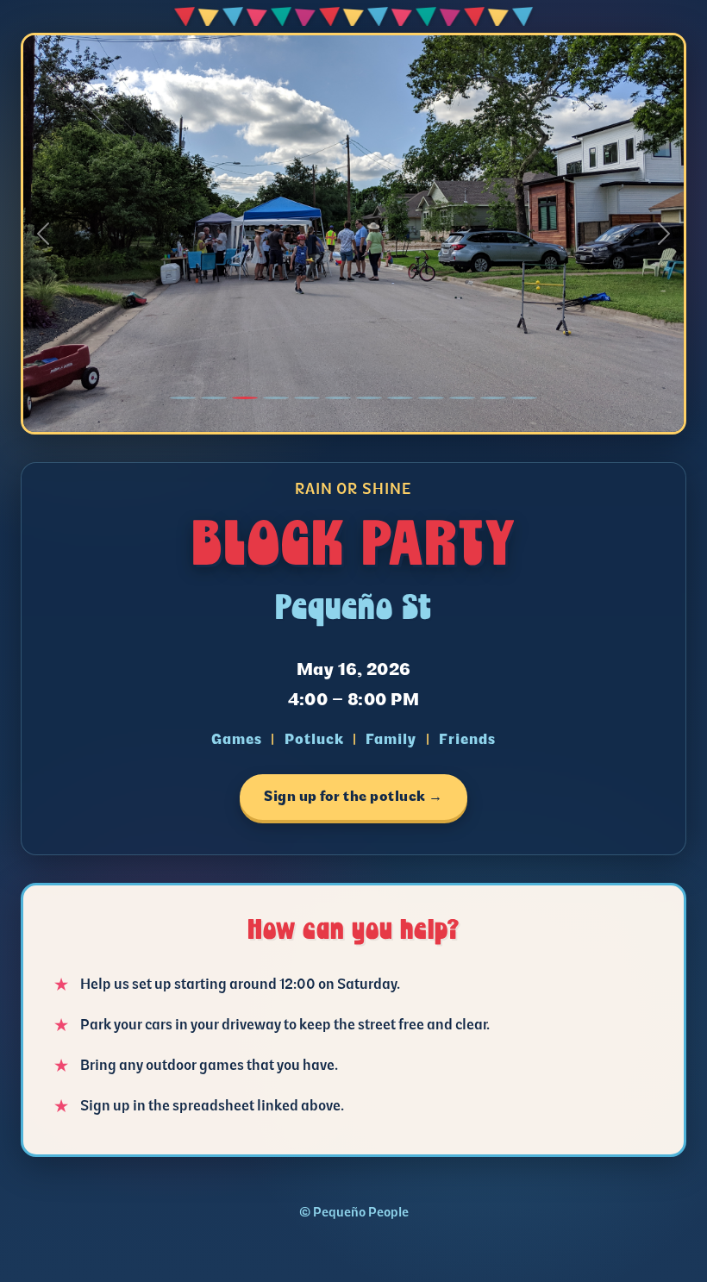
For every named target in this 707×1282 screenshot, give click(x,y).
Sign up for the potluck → (353, 796)
